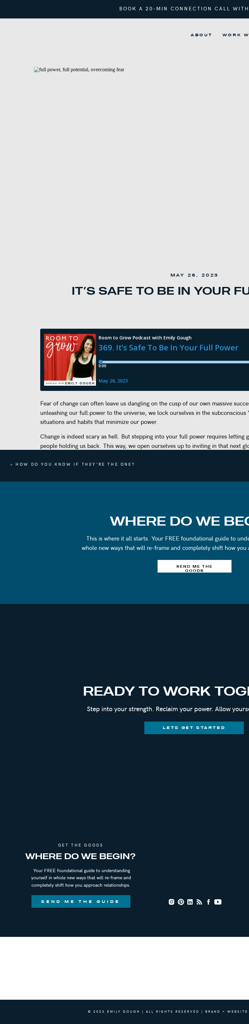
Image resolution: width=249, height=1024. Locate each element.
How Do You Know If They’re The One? (75, 464)
